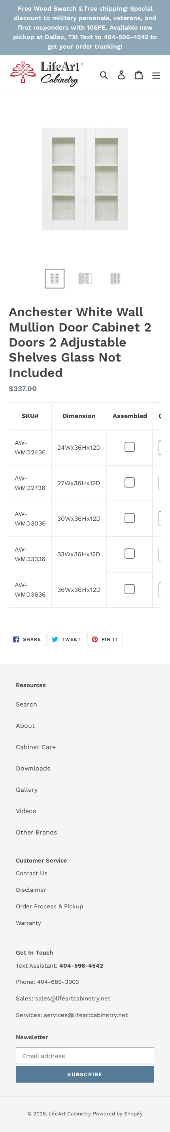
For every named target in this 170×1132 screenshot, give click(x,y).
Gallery (27, 789)
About (25, 725)
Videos (26, 811)
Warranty (28, 923)
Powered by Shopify (118, 1114)
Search (26, 704)
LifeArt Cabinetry (70, 1114)
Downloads (33, 768)
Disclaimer (31, 889)
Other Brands (36, 832)
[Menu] (156, 74)
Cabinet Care (36, 747)
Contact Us (31, 873)
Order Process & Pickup (49, 906)
